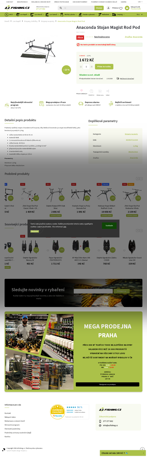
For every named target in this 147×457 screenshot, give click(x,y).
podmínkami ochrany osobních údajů (103, 296)
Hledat (99, 8)
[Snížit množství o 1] (81, 67)
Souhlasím (109, 225)
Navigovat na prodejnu (107, 384)
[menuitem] (10, 14)
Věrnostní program (61, 2)
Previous (138, 179)
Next (141, 179)
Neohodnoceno (102, 37)
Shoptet (13, 451)
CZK (139, 2)
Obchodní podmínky (80, 2)
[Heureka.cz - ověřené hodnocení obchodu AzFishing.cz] (73, 412)
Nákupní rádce (22, 2)
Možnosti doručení (127, 79)
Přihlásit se (121, 291)
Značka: (133, 37)
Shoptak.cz (24, 451)
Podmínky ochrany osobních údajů (104, 2)
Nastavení (34, 231)
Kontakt (10, 2)
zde (64, 227)
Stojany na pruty (131, 134)
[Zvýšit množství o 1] (92, 67)
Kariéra (123, 2)
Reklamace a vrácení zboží (40, 2)
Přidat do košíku (104, 67)
